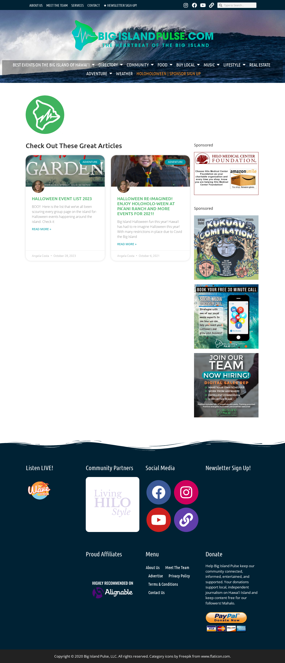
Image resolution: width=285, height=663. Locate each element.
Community (138, 64)
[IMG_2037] (226, 347)
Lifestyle (232, 64)
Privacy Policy (179, 575)
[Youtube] (203, 5)
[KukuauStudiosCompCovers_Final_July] (226, 278)
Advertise (155, 575)
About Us (36, 5)
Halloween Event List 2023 (62, 198)
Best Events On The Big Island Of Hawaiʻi (51, 64)
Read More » (41, 229)
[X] (226, 193)
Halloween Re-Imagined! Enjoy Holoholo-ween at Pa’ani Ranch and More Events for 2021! (146, 206)
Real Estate (259, 64)
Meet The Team (177, 567)
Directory (108, 64)
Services (77, 5)
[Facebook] (194, 5)
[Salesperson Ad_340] (226, 416)
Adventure (96, 73)
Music (209, 64)
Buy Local (185, 64)
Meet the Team (57, 5)
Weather (124, 73)
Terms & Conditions (163, 584)
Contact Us (156, 592)
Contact (93, 5)
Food (163, 64)
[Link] (211, 5)
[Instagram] (185, 5)
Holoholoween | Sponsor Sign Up (168, 73)
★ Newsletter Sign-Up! (120, 5)
